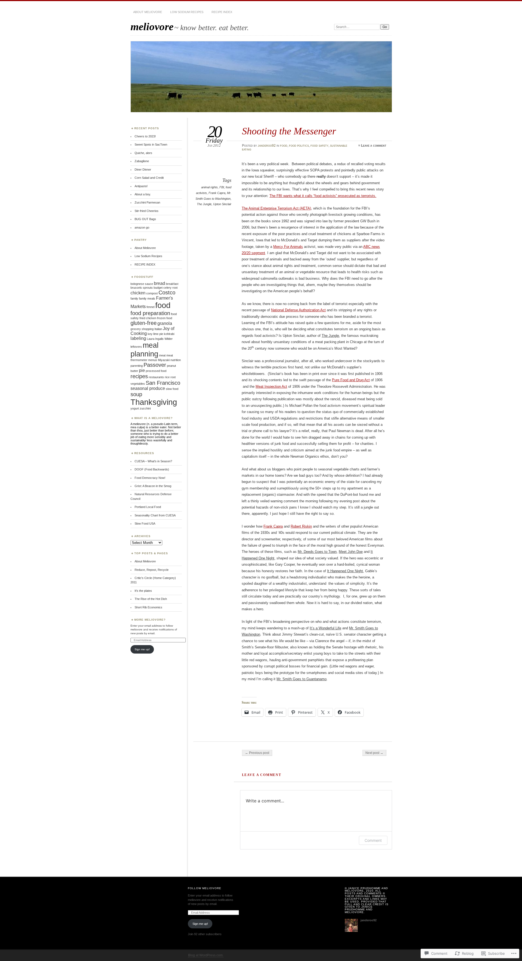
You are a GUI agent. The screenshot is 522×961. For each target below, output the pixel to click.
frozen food (164, 318)
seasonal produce (147, 388)
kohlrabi (169, 333)
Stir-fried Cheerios (147, 210)
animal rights (209, 187)
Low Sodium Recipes (186, 12)
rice (167, 377)
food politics (299, 145)
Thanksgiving (153, 402)
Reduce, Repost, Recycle (152, 569)
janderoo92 (267, 145)
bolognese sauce (141, 283)
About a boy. (143, 194)
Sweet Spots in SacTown (151, 144)
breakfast (172, 283)
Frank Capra (217, 193)
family (134, 298)
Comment (373, 840)
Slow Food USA (145, 523)
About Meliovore (147, 12)
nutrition (175, 360)
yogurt (134, 408)
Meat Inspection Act (271, 386)
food (283, 145)
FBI (221, 187)
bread (159, 283)
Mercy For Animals (288, 247)
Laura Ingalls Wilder (160, 338)
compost (152, 293)
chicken (137, 293)
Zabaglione (142, 161)
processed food (156, 370)
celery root (170, 287)
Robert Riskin (301, 526)
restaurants (156, 377)
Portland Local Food (148, 507)
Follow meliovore (204, 888)
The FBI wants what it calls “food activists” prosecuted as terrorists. (322, 196)
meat (162, 355)
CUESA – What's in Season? (153, 461)
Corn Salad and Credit (149, 177)
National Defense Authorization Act (298, 310)
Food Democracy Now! (150, 477)
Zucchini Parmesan (147, 202)
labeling (138, 338)
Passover (155, 365)
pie (142, 370)
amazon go (142, 227)
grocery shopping (142, 329)
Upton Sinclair (222, 204)
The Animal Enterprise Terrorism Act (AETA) (276, 208)
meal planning (144, 349)
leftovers (136, 346)
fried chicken (147, 318)
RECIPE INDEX (222, 12)
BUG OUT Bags (145, 219)
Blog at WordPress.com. (205, 955)
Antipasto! (141, 186)
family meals (147, 298)
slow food (172, 388)
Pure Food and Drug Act (351, 380)
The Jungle (204, 204)
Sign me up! (142, 649)
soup (136, 394)
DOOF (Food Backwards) (152, 469)
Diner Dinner (143, 169)
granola (164, 323)
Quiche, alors (143, 153)
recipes (139, 376)
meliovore (151, 26)
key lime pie (155, 333)
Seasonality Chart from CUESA (155, 515)
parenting (136, 365)
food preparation (150, 313)
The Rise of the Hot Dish (151, 598)
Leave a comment (373, 145)
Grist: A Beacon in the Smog (153, 486)
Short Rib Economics (148, 607)
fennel (150, 307)
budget (158, 287)
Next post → (374, 753)
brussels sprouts (141, 287)
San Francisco (163, 383)
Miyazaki (164, 360)
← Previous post (257, 753)
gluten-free (143, 323)
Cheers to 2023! (145, 136)
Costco (167, 292)
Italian (158, 329)
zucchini (145, 408)
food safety (319, 145)
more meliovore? (150, 619)
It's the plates (143, 590)
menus (152, 360)
